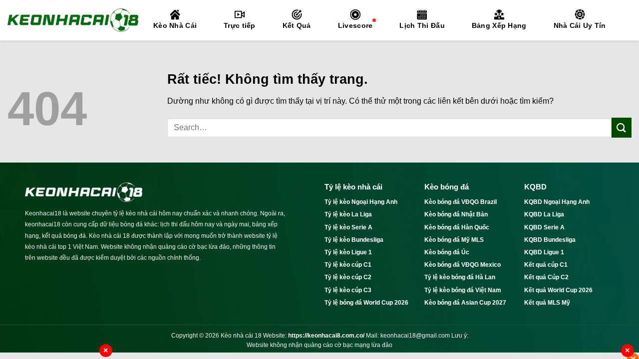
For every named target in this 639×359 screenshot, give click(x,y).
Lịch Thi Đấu (421, 25)
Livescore (355, 25)
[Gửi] (622, 127)
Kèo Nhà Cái (175, 25)
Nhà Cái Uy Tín (580, 25)
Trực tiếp (240, 25)
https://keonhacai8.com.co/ (326, 335)
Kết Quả (297, 25)
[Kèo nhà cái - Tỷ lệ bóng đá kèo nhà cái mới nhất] (72, 19)
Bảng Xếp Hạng (499, 25)
